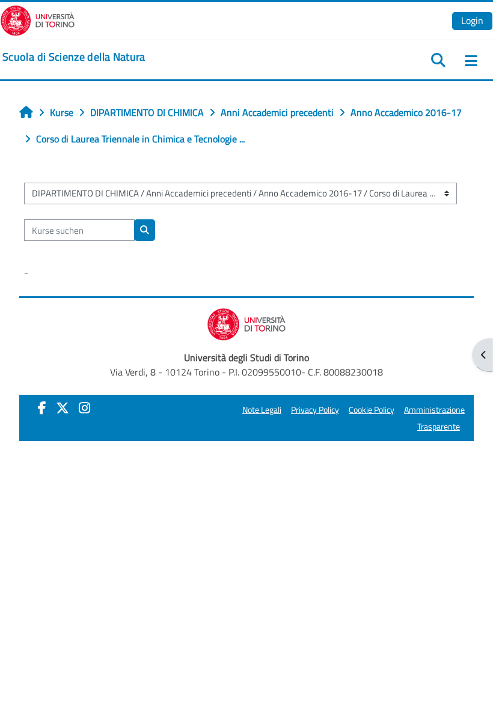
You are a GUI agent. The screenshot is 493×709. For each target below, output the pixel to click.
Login (472, 20)
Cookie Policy (371, 409)
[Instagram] (84, 408)
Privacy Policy (315, 409)
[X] (62, 408)
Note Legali (261, 409)
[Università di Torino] (37, 19)
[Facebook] (42, 408)
